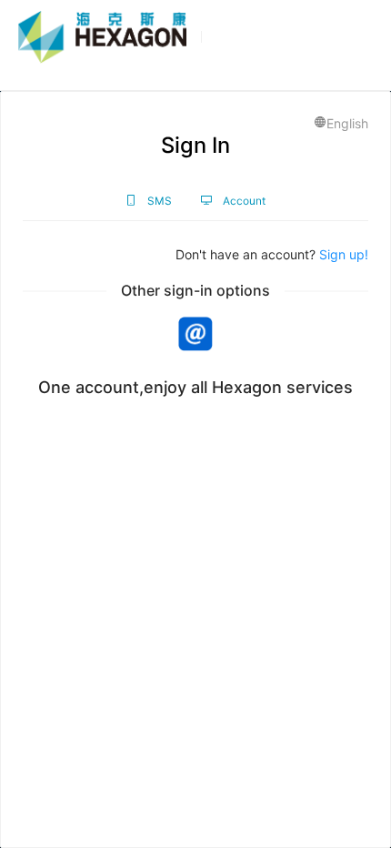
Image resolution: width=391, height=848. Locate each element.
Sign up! (343, 254)
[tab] (148, 200)
